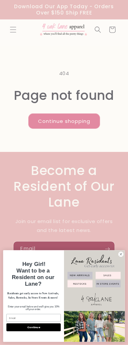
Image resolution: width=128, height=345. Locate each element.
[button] (13, 29)
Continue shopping (64, 121)
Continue (33, 327)
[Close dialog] (121, 254)
